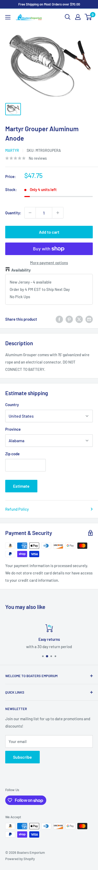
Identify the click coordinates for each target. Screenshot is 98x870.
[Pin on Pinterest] (69, 319)
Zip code (12, 453)
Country (12, 404)
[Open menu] (7, 17)
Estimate (21, 485)
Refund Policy (17, 509)
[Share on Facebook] (59, 319)
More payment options (49, 262)
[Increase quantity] (57, 212)
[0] (88, 17)
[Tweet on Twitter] (79, 319)
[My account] (77, 17)
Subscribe (22, 756)
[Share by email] (89, 319)
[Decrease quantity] (30, 212)
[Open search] (68, 17)
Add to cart (49, 231)
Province (13, 429)
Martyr (12, 150)
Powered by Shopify (20, 859)
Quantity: (13, 212)
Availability (21, 270)
